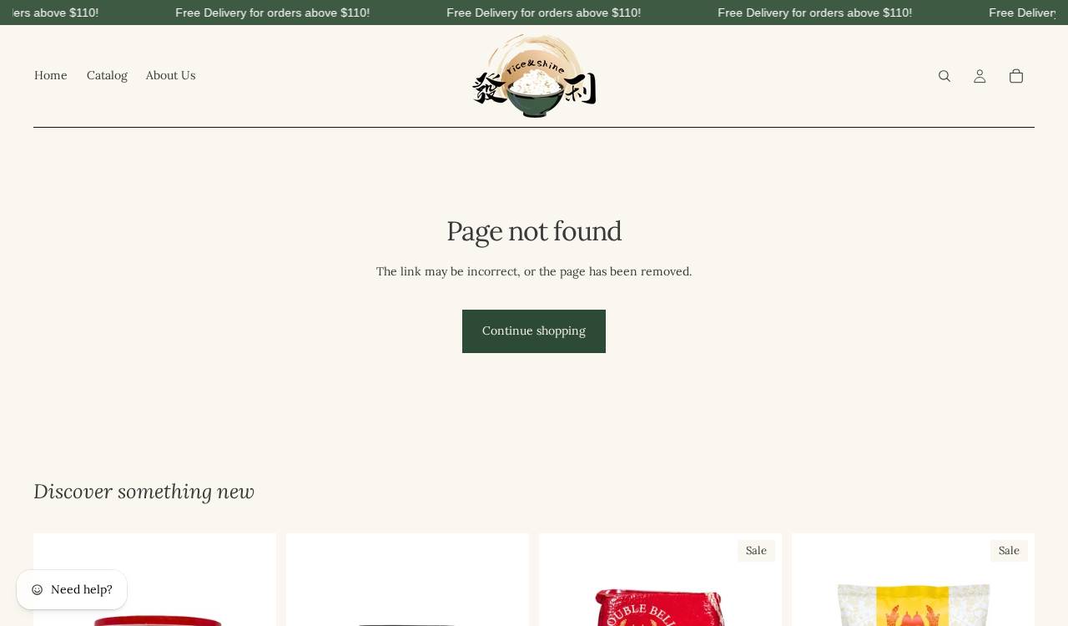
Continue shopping (534, 330)
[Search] (944, 76)
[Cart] (1016, 76)
